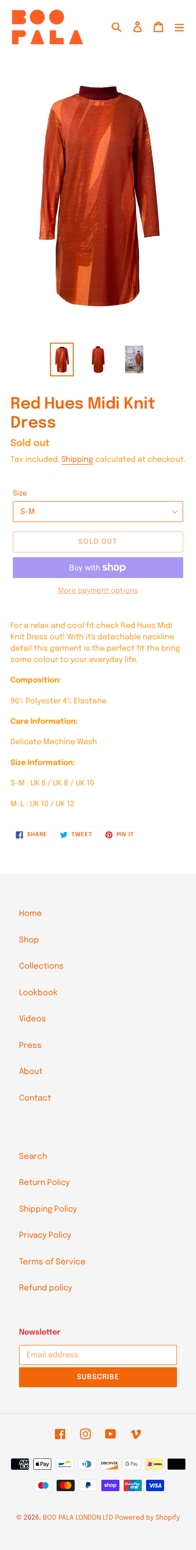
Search (33, 1157)
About (30, 1072)
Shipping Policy (48, 1209)
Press (30, 1046)
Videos (32, 1019)
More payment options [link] (98, 591)
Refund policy (45, 1288)
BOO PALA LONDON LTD (78, 1517)
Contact (35, 1098)
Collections (41, 966)
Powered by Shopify (147, 1517)
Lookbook (38, 993)
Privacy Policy (45, 1236)
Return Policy (44, 1183)
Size (20, 493)
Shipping (77, 460)
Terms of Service (52, 1262)
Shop (29, 940)
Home (30, 914)
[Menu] (179, 27)
